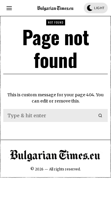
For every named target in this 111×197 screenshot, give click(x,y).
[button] (101, 115)
